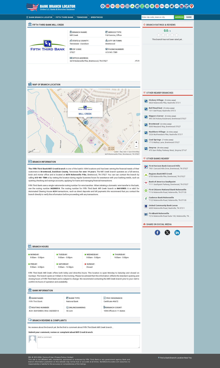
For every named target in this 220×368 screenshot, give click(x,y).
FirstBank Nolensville (159, 213)
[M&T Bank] (167, 8)
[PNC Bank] (117, 8)
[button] (84, 121)
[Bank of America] (112, 8)
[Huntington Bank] (152, 8)
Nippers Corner (156, 116)
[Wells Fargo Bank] (107, 8)
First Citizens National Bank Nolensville (167, 189)
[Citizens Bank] (147, 8)
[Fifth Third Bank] (137, 8)
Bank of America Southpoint (162, 182)
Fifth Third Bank (35, 301)
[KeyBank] (162, 8)
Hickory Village (156, 100)
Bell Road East (155, 108)
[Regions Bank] (132, 8)
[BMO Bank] (157, 8)
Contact (70, 357)
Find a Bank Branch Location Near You (176, 358)
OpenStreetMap (133, 152)
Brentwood (154, 124)
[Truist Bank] (127, 8)
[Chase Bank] (102, 8)
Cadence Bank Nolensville (161, 197)
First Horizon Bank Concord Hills (164, 166)
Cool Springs (155, 140)
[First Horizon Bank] (186, 8)
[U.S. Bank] (122, 8)
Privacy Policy (60, 357)
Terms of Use (48, 357)
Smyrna (152, 147)
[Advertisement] (83, 71)
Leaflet (116, 152)
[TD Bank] (142, 8)
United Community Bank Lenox (163, 205)
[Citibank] (177, 8)
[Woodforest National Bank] (172, 8)
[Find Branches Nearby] (191, 8)
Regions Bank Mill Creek (160, 174)
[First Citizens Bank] (181, 8)
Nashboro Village (157, 132)
